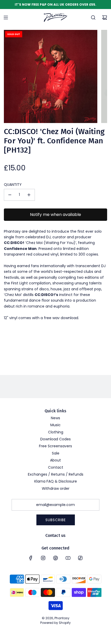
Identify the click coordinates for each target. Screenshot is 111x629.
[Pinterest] (55, 558)
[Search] (93, 17)
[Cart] (104, 17)
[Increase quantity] (29, 194)
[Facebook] (30, 558)
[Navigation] (5, 17)
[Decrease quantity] (9, 194)
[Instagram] (43, 558)
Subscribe (55, 519)
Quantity (13, 184)
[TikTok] (80, 558)
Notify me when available (55, 214)
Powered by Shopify (55, 623)
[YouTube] (68, 558)
